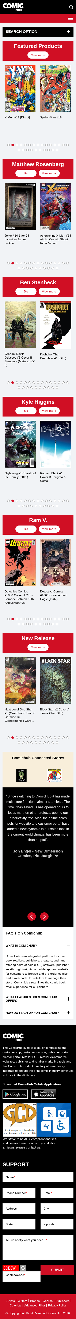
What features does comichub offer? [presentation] (31, 998)
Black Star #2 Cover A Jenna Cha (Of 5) (54, 711)
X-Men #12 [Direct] (17, 117)
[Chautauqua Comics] (54, 775)
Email (48, 1192)
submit (57, 1270)
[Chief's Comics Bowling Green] (22, 775)
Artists (11, 1300)
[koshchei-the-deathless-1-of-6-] (55, 325)
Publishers (62, 1300)
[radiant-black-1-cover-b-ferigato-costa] (55, 444)
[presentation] (38, 55)
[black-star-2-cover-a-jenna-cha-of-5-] (55, 680)
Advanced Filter (34, 1305)
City (46, 1208)
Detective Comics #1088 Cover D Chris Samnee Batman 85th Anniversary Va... (19, 597)
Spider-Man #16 (51, 117)
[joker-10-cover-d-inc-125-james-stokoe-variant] (20, 206)
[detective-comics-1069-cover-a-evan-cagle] (55, 562)
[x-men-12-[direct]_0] (20, 88)
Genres (48, 1300)
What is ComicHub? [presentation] (21, 945)
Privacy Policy (57, 1305)
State (9, 1224)
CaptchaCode (15, 1274)
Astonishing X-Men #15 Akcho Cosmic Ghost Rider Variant (55, 239)
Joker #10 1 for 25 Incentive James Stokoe (17, 239)
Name (10, 1177)
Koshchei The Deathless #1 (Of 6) (53, 356)
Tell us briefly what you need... (26, 1239)
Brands (35, 1300)
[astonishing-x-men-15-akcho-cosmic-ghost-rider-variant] (55, 206)
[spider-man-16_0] (55, 88)
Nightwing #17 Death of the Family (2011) (20, 475)
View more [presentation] (38, 55)
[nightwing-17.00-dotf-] (20, 444)
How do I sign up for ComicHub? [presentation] (32, 1012)
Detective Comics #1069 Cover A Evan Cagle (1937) (53, 595)
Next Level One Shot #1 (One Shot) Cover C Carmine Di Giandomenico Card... (20, 715)
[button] (8, 145)
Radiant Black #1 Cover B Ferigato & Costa (53, 477)
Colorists (15, 1305)
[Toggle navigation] (70, 18)
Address (11, 1208)
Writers (22, 1300)
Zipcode (49, 1224)
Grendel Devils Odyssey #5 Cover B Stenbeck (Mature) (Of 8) (20, 359)
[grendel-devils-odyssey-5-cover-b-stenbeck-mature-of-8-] (20, 324)
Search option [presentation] (21, 31)
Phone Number (16, 1192)
